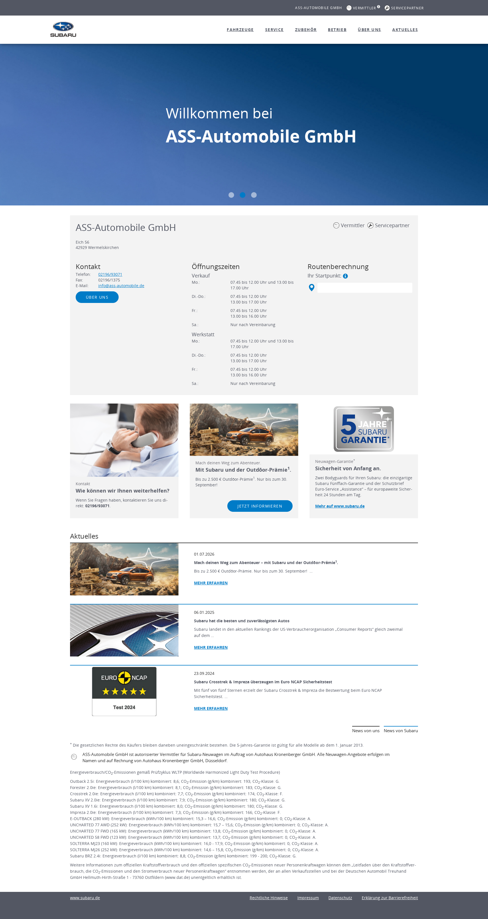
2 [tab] (242, 195)
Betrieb (337, 29)
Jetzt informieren (260, 506)
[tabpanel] (244, 125)
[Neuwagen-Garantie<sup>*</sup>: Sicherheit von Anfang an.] (364, 429)
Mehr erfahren (211, 583)
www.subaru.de (85, 897)
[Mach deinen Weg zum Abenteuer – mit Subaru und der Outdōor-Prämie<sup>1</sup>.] (124, 569)
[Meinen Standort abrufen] (311, 288)
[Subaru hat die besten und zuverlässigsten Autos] (124, 630)
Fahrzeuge (240, 29)
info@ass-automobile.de (121, 285)
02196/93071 (110, 274)
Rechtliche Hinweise (269, 897)
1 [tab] (231, 195)
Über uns (369, 29)
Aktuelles (405, 29)
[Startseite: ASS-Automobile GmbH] (63, 29)
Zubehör (306, 29)
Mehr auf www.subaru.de (340, 506)
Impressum (308, 897)
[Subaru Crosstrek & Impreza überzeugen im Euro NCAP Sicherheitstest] (124, 692)
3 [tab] (254, 195)
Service (274, 29)
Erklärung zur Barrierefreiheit (390, 897)
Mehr (211, 647)
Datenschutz (340, 897)
